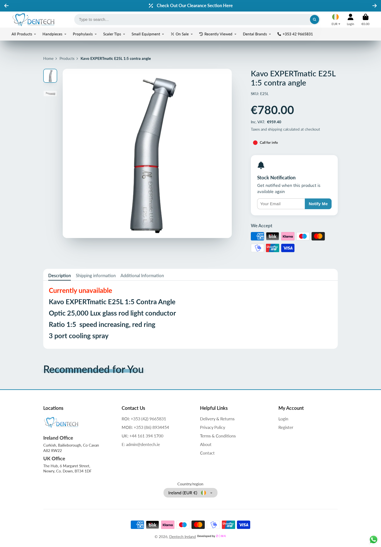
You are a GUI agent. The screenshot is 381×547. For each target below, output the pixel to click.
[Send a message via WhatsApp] (373, 539)
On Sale (182, 34)
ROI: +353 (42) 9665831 (144, 418)
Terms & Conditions (218, 435)
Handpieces (52, 34)
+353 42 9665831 (298, 34)
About (206, 444)
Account (350, 20)
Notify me (318, 203)
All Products (22, 34)
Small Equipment (146, 34)
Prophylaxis (83, 34)
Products (67, 58)
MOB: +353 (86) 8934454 (145, 427)
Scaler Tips (112, 34)
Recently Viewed (218, 34)
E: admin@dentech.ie (141, 444)
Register (285, 427)
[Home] (33, 20)
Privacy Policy (212, 427)
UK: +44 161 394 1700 (142, 435)
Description (59, 275)
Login (283, 418)
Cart (365, 20)
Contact (207, 452)
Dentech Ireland (182, 536)
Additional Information (142, 275)
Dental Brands (255, 34)
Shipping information (96, 275)
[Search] (314, 19)
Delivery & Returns (217, 418)
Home (48, 58)
